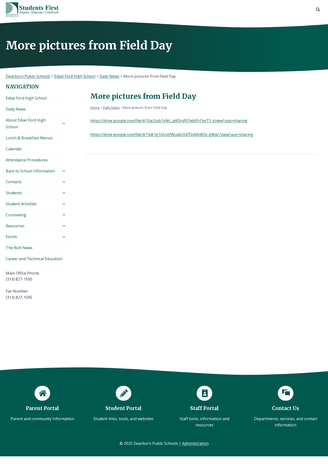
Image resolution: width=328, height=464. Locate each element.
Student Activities (21, 203)
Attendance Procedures (27, 160)
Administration (195, 443)
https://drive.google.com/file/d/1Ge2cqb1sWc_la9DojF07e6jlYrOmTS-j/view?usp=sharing (168, 120)
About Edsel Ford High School (26, 123)
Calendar (14, 149)
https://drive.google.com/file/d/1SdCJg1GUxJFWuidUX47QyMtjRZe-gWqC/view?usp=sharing (171, 134)
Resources (15, 226)
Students (14, 192)
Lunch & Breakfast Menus (29, 138)
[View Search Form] (318, 9)
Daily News (16, 109)
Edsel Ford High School (26, 98)
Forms (11, 236)
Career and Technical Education (34, 258)
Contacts (14, 181)
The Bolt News (19, 247)
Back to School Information (30, 171)
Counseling (16, 214)
